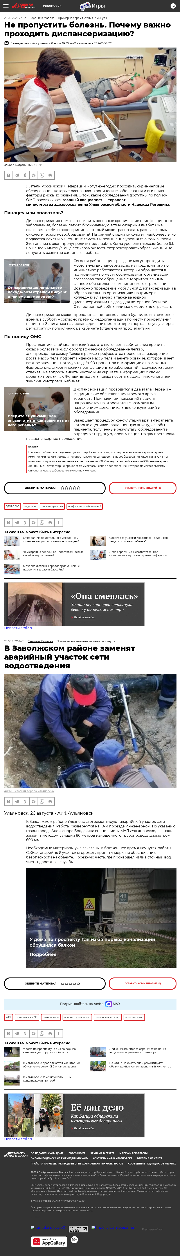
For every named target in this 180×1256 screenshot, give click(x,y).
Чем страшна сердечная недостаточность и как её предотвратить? (53, 553)
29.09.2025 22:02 (15, 18)
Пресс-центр (76, 1153)
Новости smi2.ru (18, 628)
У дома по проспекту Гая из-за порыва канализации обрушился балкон (92, 942)
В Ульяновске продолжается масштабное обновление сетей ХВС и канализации (52, 1064)
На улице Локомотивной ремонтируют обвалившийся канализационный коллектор (140, 1064)
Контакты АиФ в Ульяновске (112, 1158)
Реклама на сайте (149, 1158)
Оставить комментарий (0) (143, 488)
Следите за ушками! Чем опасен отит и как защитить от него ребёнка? (138, 539)
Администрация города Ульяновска (29, 791)
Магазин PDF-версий (133, 1153)
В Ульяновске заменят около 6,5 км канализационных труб (47, 1078)
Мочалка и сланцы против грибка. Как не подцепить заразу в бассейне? (51, 567)
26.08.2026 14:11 (14, 641)
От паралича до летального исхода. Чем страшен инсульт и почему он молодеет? (51, 539)
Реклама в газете (102, 1153)
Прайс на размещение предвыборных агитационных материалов (77, 1163)
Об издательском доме (47, 1153)
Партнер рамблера (152, 1229)
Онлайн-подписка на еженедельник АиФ (59, 1158)
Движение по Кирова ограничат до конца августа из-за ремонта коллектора (138, 1050)
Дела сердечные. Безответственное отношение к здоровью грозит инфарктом (138, 553)
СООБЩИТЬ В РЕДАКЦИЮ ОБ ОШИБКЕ (152, 1163)
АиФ (39, 165)
